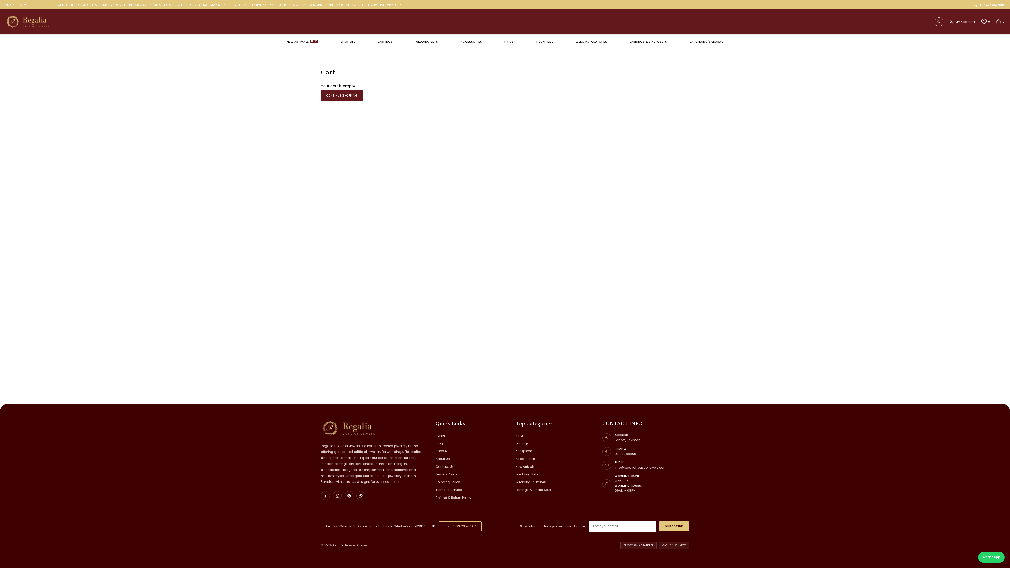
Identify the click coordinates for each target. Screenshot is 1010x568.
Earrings (385, 41)
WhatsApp (991, 557)
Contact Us (445, 466)
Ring (519, 435)
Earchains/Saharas (706, 41)
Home (440, 435)
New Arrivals (302, 41)
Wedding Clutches (591, 41)
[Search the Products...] (939, 21)
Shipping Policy (448, 482)
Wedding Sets (426, 41)
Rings (509, 41)
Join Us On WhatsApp (460, 526)
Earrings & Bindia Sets (648, 41)
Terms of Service (449, 490)
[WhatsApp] (360, 495)
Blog (439, 443)
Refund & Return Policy (453, 497)
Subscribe (674, 526)
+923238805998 (423, 526)
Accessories (471, 41)
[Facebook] (325, 495)
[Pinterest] (349, 495)
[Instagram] (337, 495)
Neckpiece (544, 41)
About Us (443, 459)
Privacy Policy (446, 474)
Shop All (348, 41)
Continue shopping (342, 96)
